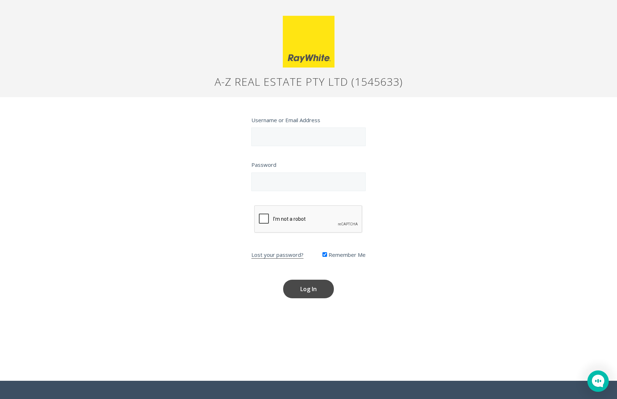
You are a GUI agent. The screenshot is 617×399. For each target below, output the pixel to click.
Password (263, 164)
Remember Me (346, 254)
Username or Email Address (285, 120)
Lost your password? (277, 254)
